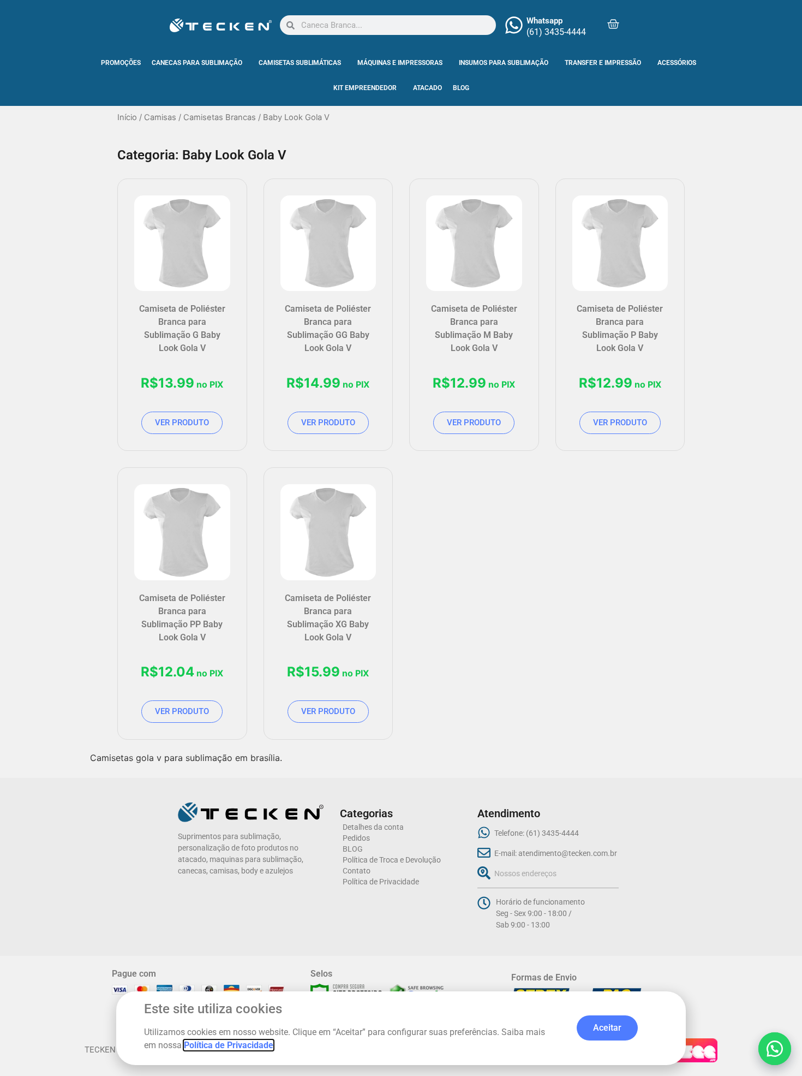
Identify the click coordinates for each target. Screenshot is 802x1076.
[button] (774, 1048)
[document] (401, 538)
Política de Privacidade (228, 1045)
